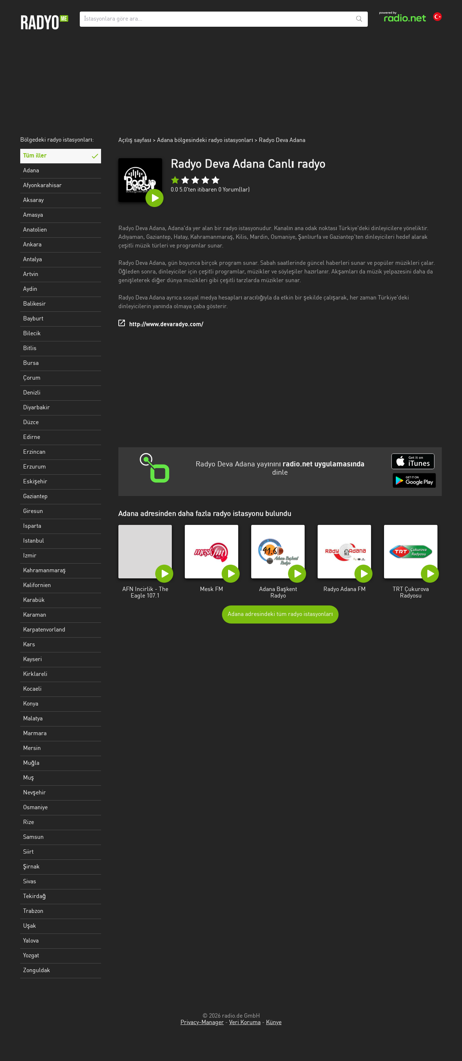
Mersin (32, 748)
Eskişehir (35, 482)
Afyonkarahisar (42, 186)
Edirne (31, 437)
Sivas (29, 882)
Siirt (28, 852)
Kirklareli (35, 674)
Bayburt (33, 319)
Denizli (31, 393)
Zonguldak (36, 971)
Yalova (31, 941)
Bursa (31, 363)
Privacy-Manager (202, 1023)
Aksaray (33, 200)
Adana (31, 171)
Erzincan (34, 452)
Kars (29, 645)
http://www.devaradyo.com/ (166, 325)
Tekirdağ (34, 897)
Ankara (32, 245)
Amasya (33, 215)
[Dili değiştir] (437, 16)
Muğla (31, 763)
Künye (274, 1023)
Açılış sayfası (134, 140)
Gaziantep (35, 497)
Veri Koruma (245, 1023)
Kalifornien (37, 585)
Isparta (32, 526)
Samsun (33, 837)
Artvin (30, 274)
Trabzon (33, 911)
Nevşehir (34, 793)
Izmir (29, 556)
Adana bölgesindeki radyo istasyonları (205, 140)
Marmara (35, 734)
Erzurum (34, 467)
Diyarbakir (36, 408)
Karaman (34, 615)
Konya (30, 704)
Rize (28, 822)
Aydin (30, 289)
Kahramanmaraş (44, 571)
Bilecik (32, 334)
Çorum (31, 378)
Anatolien (35, 230)
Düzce (31, 423)
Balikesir (34, 304)
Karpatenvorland (44, 630)
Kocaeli (32, 689)
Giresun (33, 511)
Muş (28, 778)
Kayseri (32, 660)
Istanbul (33, 541)
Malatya (33, 719)
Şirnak (31, 867)
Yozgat (31, 956)
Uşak (29, 926)
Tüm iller (35, 156)
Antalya (32, 260)
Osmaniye (35, 808)
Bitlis (29, 348)
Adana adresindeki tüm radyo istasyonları (280, 614)
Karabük (34, 600)
